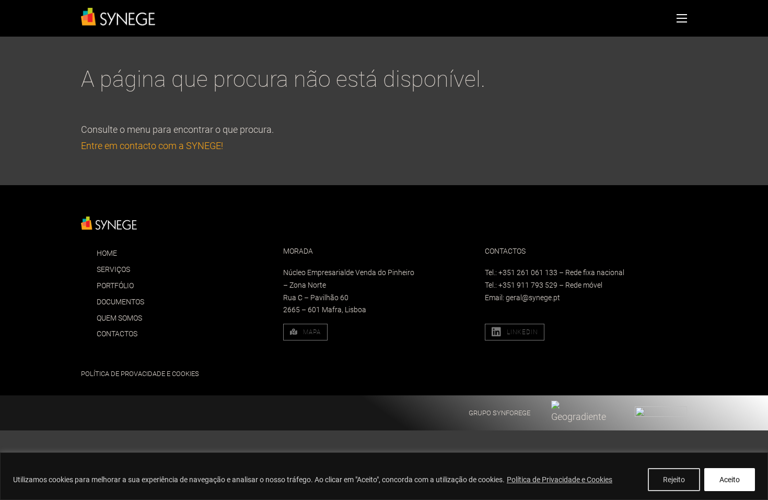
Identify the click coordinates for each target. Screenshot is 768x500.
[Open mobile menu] (682, 18)
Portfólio (115, 285)
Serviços (113, 269)
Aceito (729, 479)
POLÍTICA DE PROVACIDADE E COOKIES (140, 374)
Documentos (120, 302)
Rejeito (674, 479)
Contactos (117, 333)
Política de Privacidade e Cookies (559, 479)
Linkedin (522, 332)
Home (107, 253)
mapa (312, 332)
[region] (384, 476)
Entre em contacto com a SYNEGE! (152, 145)
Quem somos (119, 318)
